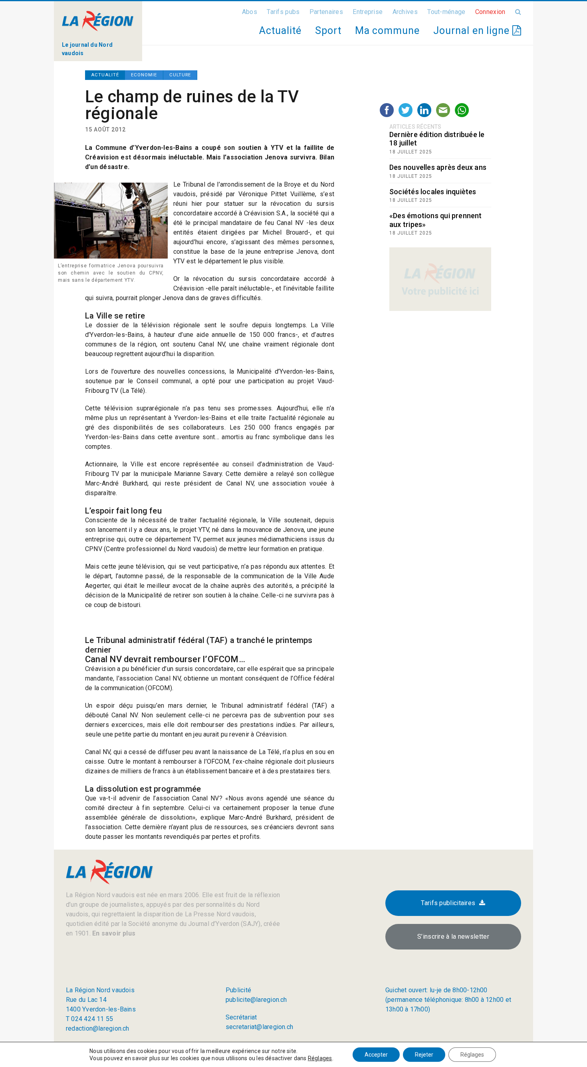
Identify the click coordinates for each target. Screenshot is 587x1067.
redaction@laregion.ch (97, 1028)
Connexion (490, 12)
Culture (180, 75)
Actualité (280, 30)
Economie (144, 75)
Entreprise (368, 12)
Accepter (376, 1054)
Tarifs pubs (283, 12)
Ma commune (387, 30)
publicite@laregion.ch (256, 999)
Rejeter (424, 1054)
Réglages (320, 1058)
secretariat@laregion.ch (259, 1027)
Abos (249, 12)
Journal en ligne (472, 30)
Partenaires (326, 12)
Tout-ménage (446, 12)
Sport (328, 30)
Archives (405, 12)
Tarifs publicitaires (448, 903)
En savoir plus (113, 933)
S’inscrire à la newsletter (453, 936)
